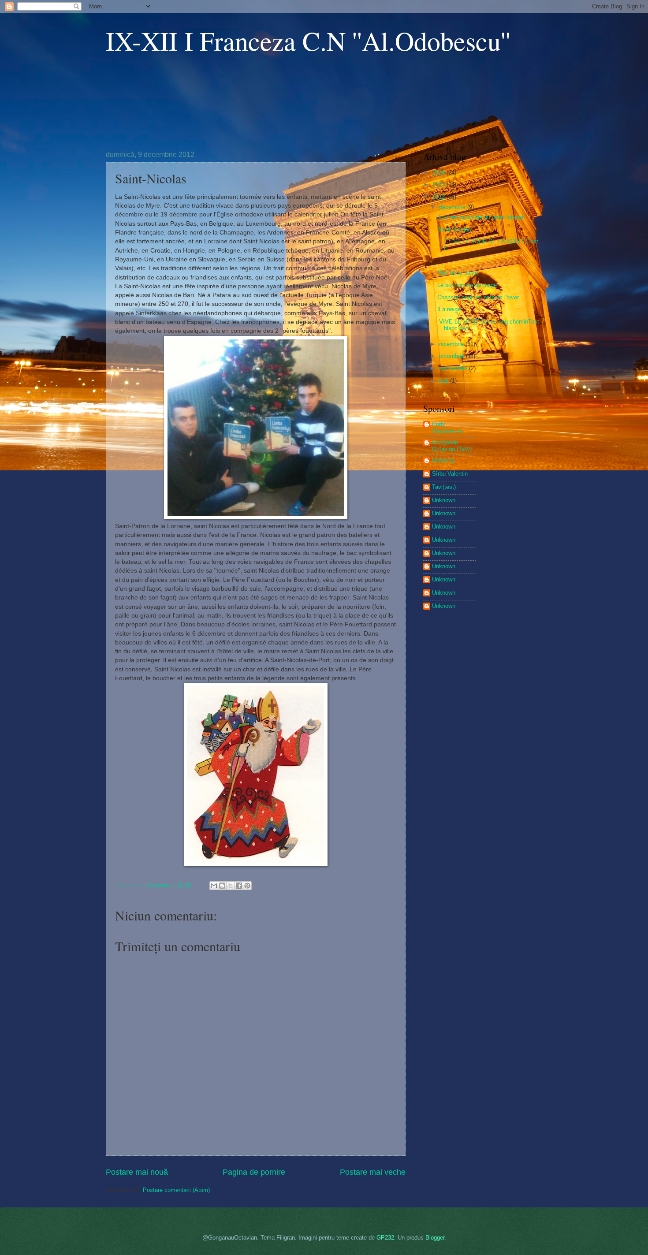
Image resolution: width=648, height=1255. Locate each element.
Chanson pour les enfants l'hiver (478, 297)
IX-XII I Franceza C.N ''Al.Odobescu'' (308, 40)
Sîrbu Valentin (450, 473)
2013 (439, 184)
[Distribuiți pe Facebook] (239, 885)
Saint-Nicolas (454, 229)
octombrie (452, 356)
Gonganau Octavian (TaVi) (452, 445)
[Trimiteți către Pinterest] (247, 885)
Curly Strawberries (448, 427)
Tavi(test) (444, 487)
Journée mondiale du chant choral (480, 217)
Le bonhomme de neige (467, 285)
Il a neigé (449, 309)
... (484, 260)
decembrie (453, 207)
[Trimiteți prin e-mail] (213, 885)
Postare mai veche (373, 1172)
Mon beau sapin (457, 272)
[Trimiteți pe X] (230, 885)
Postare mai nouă (137, 1172)
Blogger (434, 1237)
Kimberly (443, 460)
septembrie (454, 368)
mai (444, 380)
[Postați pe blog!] (222, 885)
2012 (439, 197)
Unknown (443, 500)
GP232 (385, 1237)
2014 (439, 172)
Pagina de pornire (254, 1172)
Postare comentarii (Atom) (176, 1190)
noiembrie (452, 344)
